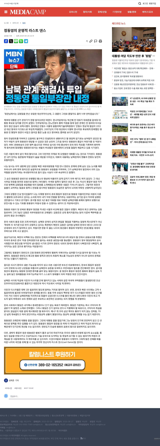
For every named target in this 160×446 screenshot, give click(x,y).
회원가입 (152, 3)
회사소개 (3, 415)
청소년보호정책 (58, 415)
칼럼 (24, 23)
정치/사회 (87, 11)
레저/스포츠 (147, 11)
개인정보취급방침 (42, 415)
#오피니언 (8, 388)
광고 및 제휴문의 (25, 415)
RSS (84, 438)
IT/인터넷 (117, 11)
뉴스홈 (6, 23)
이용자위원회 (72, 415)
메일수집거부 (85, 415)
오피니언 (73, 11)
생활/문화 (132, 11)
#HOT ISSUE (28, 388)
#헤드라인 (18, 388)
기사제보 (13, 415)
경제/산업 (102, 11)
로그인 (145, 3)
